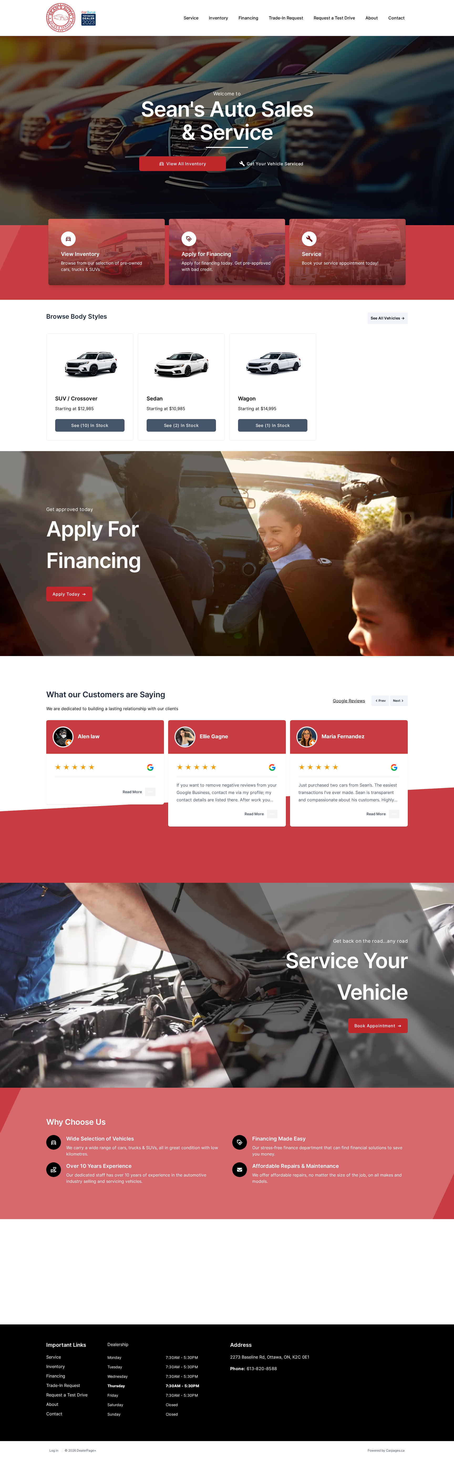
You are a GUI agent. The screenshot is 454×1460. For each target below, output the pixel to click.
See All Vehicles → (388, 318)
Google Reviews (349, 700)
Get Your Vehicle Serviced (275, 163)
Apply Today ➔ (69, 594)
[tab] (117, 1347)
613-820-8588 (262, 1368)
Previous (331, 318)
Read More (132, 792)
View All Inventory (186, 163)
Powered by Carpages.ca (386, 1450)
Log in (53, 1450)
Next (351, 318)
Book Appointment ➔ (377, 1025)
